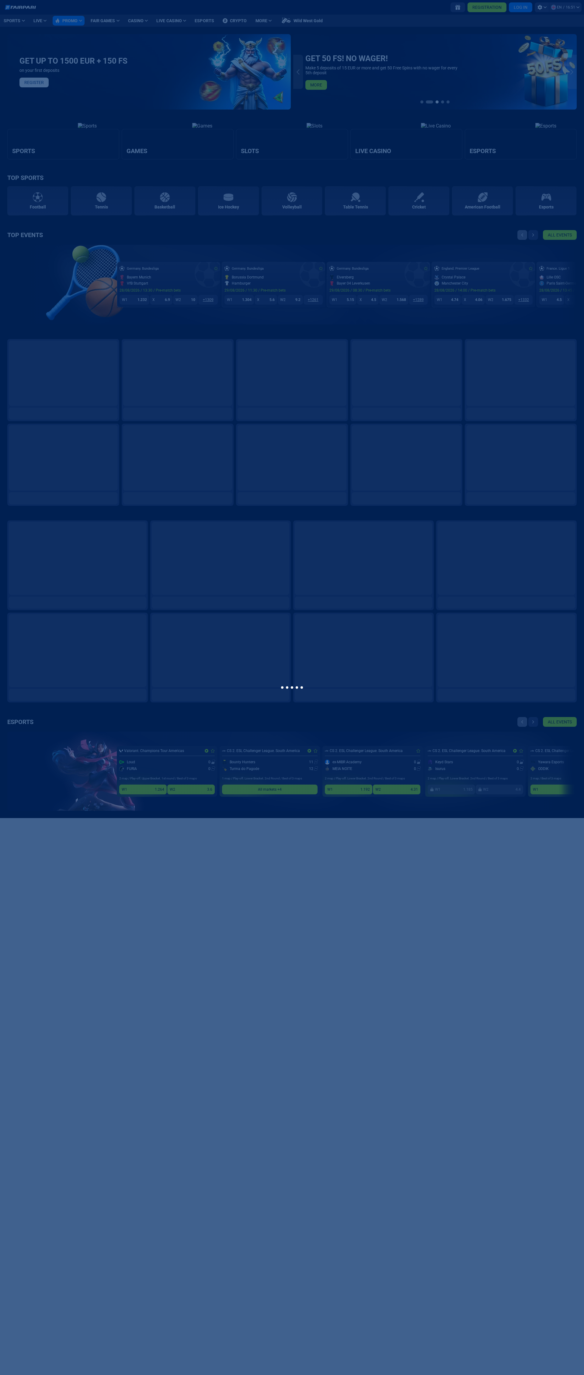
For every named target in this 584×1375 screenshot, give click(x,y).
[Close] (396, 613)
